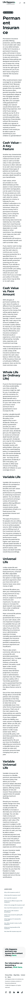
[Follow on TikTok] (22, 992)
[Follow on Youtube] (18, 992)
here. (14, 955)
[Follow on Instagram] (10, 992)
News (9, 977)
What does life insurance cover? (12, 895)
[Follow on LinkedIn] (14, 992)
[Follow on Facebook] (6, 992)
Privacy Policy (8, 975)
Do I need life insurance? (10, 898)
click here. (17, 967)
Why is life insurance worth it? (12, 892)
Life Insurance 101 (8, 12)
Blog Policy (16, 975)
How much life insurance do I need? (13, 907)
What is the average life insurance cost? (14, 905)
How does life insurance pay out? (12, 931)
